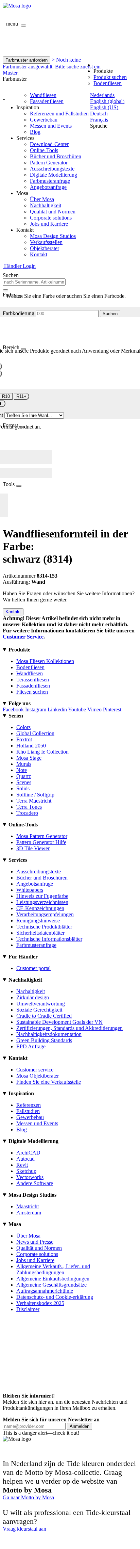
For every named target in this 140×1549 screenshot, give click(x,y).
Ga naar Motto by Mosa (28, 1497)
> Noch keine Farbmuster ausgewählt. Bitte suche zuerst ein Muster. (52, 66)
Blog (35, 132)
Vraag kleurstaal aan (24, 1529)
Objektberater (44, 248)
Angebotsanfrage (48, 187)
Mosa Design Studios (53, 236)
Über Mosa (42, 199)
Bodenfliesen (107, 83)
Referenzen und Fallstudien (59, 113)
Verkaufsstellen (46, 242)
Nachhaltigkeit (45, 205)
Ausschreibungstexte (52, 169)
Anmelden (79, 1426)
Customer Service (23, 637)
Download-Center (49, 144)
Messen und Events (51, 126)
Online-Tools (44, 150)
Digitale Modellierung (53, 175)
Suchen (110, 313)
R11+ (21, 396)
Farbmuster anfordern (26, 60)
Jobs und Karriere (49, 224)
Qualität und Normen (52, 211)
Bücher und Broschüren (55, 156)
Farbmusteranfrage (50, 181)
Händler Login (19, 266)
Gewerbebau (43, 120)
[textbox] (34, 282)
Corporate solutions (51, 218)
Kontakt (38, 254)
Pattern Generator (49, 162)
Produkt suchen (110, 77)
